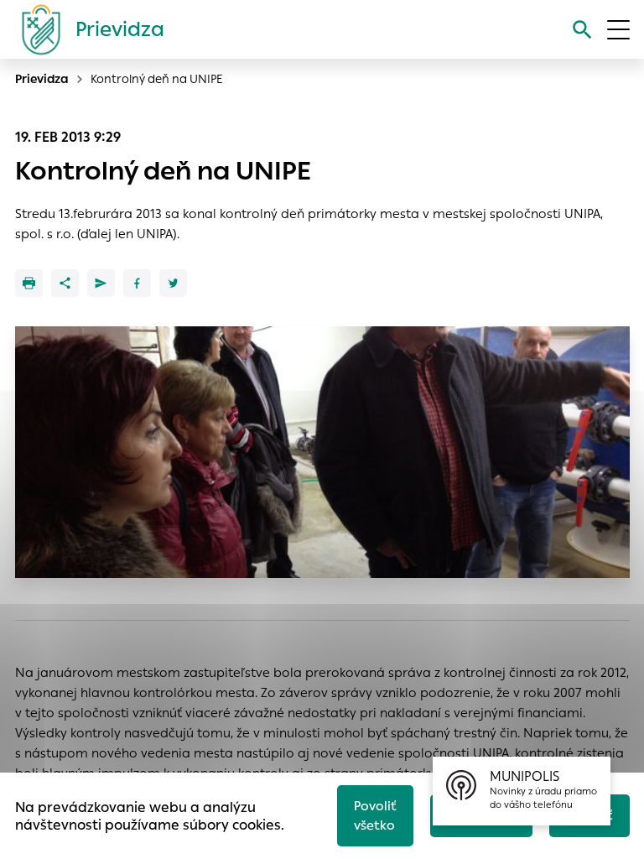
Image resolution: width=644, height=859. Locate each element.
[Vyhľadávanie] (582, 29)
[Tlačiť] (29, 283)
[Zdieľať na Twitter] (173, 283)
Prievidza (42, 78)
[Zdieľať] (65, 283)
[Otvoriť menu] (618, 29)
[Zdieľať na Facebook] (137, 283)
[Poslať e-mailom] (101, 283)
